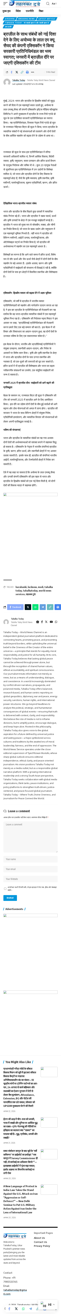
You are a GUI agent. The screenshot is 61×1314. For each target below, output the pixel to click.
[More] (32, 72)
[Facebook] (42, 622)
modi (40, 587)
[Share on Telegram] (30, 1308)
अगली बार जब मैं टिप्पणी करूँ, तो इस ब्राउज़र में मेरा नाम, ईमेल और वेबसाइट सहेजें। (32, 888)
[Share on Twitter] (16, 72)
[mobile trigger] (6, 3)
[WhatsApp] (56, 622)
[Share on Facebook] (11, 72)
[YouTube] (51, 622)
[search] (47, 3)
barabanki (21, 587)
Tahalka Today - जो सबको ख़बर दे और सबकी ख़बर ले (27, 23)
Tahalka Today (18, 80)
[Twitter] (46, 622)
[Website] (37, 622)
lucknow (32, 587)
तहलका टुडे (31, 594)
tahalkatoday (30, 590)
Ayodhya (10, 19)
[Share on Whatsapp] (23, 1308)
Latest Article (47, 19)
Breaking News (26, 19)
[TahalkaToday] (25, 3)
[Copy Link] (22, 72)
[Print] (27, 72)
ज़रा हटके (8, 27)
